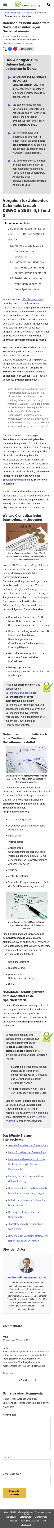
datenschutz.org (12, 12)
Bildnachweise (41, 1517)
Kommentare (26, 49)
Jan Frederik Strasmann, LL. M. (21, 36)
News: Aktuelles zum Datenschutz (27, 1152)
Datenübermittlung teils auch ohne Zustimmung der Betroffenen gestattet (30, 268)
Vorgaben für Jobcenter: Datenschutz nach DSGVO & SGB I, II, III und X (27, 234)
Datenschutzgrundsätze (19, 692)
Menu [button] (5, 4)
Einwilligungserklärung (16, 479)
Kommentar (10, 1414)
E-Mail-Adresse (12, 1473)
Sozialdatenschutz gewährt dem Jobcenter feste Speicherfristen (28, 284)
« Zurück (23, 1380)
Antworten (8, 1373)
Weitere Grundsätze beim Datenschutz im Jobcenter (30, 251)
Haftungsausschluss (30, 1520)
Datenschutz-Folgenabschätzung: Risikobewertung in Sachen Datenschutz (26, 1164)
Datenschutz (25, 1517)
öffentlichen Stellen (32, 299)
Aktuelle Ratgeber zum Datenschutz (28, 1145)
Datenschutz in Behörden (34, 12)
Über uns (13, 1520)
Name (7, 1457)
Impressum (11, 1517)
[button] (5, 49)
